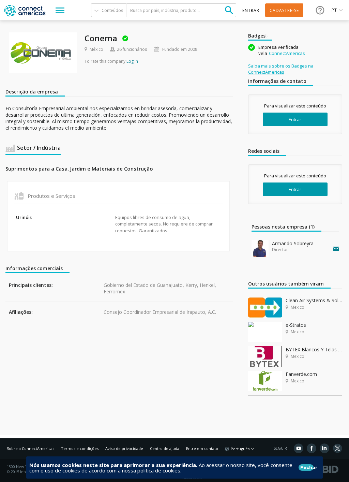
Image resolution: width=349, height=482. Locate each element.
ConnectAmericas (287, 53)
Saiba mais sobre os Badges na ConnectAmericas (281, 69)
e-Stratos (296, 325)
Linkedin (324, 448)
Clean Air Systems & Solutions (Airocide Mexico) (314, 300)
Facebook (311, 448)
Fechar (307, 467)
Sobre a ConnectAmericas (30, 448)
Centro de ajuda (164, 448)
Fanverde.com (301, 374)
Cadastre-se (284, 10)
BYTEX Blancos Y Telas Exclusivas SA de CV (314, 349)
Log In (132, 61)
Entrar (295, 119)
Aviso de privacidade (124, 448)
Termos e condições (79, 448)
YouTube (298, 448)
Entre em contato (202, 448)
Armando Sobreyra (293, 243)
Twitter (337, 448)
